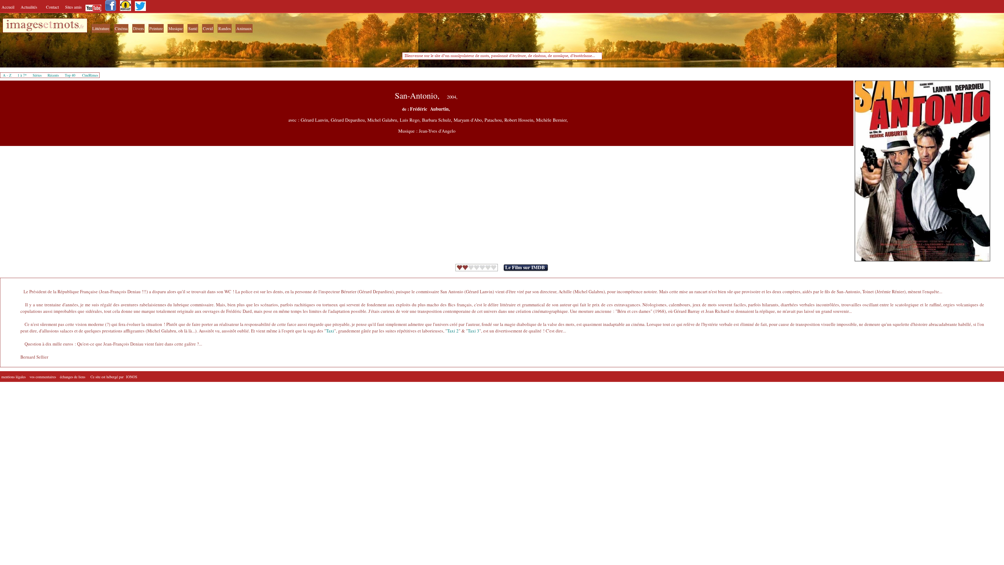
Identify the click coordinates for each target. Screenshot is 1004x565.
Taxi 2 (453, 331)
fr (82, 26)
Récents (53, 75)
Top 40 (70, 75)
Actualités (31, 7)
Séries (37, 75)
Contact (53, 7)
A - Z (7, 75)
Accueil (9, 7)
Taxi (330, 331)
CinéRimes (90, 75)
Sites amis (73, 7)
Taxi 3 (473, 331)
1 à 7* (22, 75)
